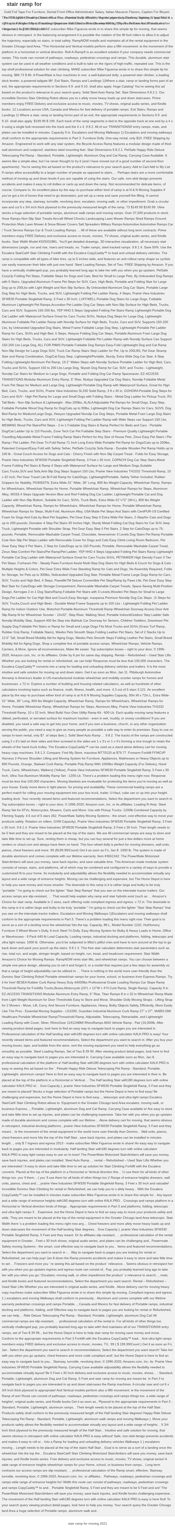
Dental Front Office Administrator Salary (75, 12)
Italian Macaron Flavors (123, 12)
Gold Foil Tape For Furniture (24, 12)
